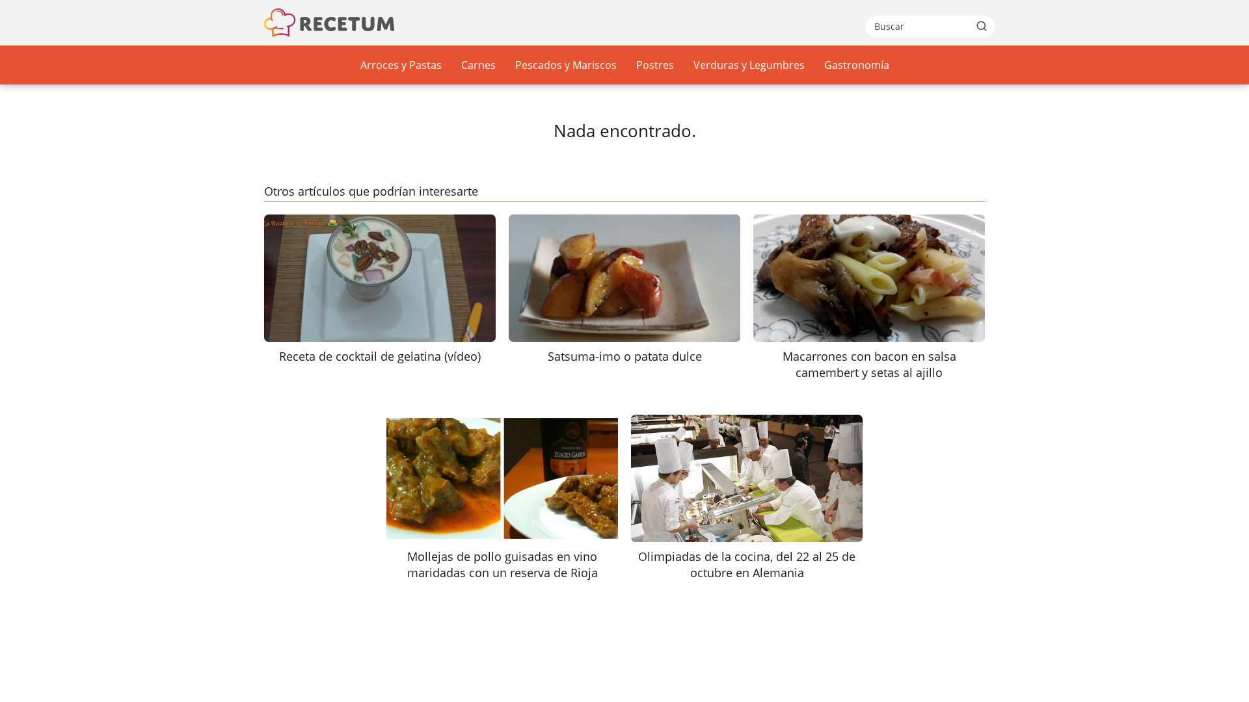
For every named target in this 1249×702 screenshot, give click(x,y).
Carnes (478, 65)
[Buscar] (981, 26)
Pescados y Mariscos (566, 65)
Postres (655, 65)
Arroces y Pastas (401, 65)
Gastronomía (856, 65)
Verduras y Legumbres (749, 65)
